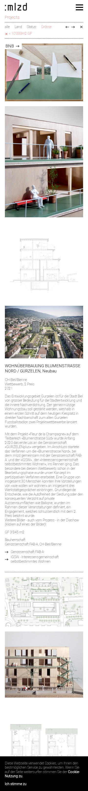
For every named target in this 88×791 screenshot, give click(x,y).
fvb (67, 27)
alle (7, 27)
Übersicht (81, 27)
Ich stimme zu (15, 784)
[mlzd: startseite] (16, 7)
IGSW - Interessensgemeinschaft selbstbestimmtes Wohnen (35, 559)
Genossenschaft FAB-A (27, 552)
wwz (73, 27)
